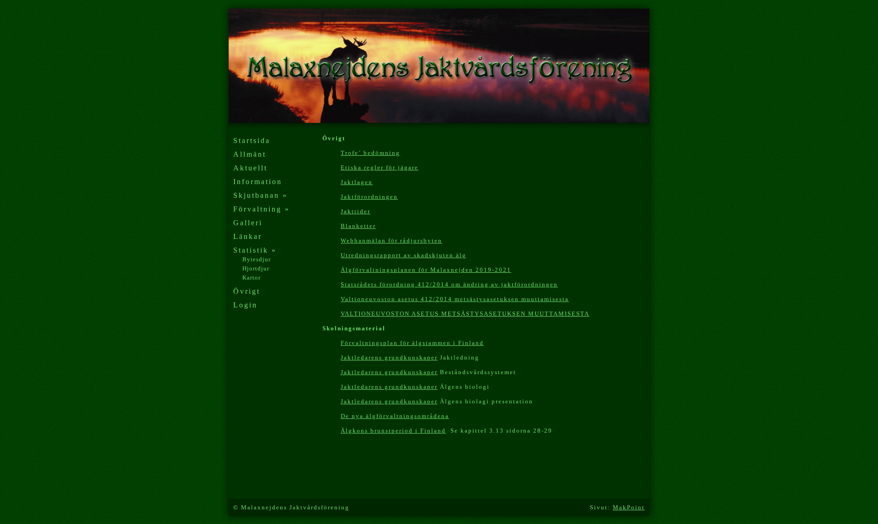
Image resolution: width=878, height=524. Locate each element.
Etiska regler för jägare (379, 167)
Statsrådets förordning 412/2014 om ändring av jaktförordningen (449, 284)
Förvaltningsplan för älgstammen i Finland (412, 342)
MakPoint (629, 507)
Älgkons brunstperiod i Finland (393, 430)
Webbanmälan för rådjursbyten (391, 240)
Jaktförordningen (369, 196)
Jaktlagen (357, 182)
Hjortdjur (255, 268)
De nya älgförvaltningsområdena (395, 416)
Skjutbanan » (260, 195)
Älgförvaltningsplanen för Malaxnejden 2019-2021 (426, 269)
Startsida (251, 140)
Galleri (247, 223)
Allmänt (249, 154)
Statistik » (255, 250)
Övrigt (246, 291)
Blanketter (358, 225)
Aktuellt (250, 168)
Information (257, 181)
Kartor (251, 277)
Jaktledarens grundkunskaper (389, 357)
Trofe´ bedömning (370, 152)
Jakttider (355, 211)
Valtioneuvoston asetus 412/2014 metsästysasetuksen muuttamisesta (455, 299)
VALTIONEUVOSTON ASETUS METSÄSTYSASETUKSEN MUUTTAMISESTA (465, 313)
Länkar (247, 236)
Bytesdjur (256, 259)
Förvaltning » (261, 209)
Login (245, 305)
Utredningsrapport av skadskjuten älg (403, 255)
